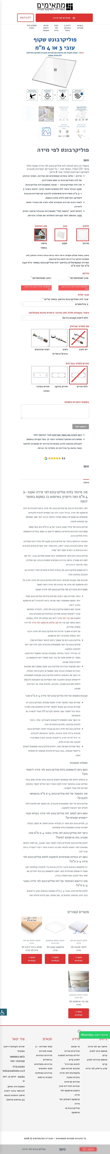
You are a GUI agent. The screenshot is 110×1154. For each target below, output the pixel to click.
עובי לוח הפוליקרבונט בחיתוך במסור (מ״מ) (66, 299)
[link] (3, 1012)
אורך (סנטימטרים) (79, 277)
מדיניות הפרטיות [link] (43, 1073)
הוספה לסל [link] (80, 426)
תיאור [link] (86, 482)
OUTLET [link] (25, 17)
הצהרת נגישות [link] (45, 1077)
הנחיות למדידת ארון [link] (69, 1086)
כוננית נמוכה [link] (73, 1077)
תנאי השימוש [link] (45, 1068)
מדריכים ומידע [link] (72, 1051)
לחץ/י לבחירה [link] (78, 959)
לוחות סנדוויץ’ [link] (72, 1064)
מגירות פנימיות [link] (72, 1081)
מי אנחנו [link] (75, 1046)
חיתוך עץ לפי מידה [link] (97, 1046)
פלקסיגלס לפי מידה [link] (70, 1073)
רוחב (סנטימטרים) (41, 277)
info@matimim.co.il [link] (14, 1071)
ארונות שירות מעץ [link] (70, 1068)
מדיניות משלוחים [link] (43, 1064)
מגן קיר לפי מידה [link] (65, 618)
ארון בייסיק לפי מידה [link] (96, 1068)
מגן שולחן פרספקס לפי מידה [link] (45, 622)
